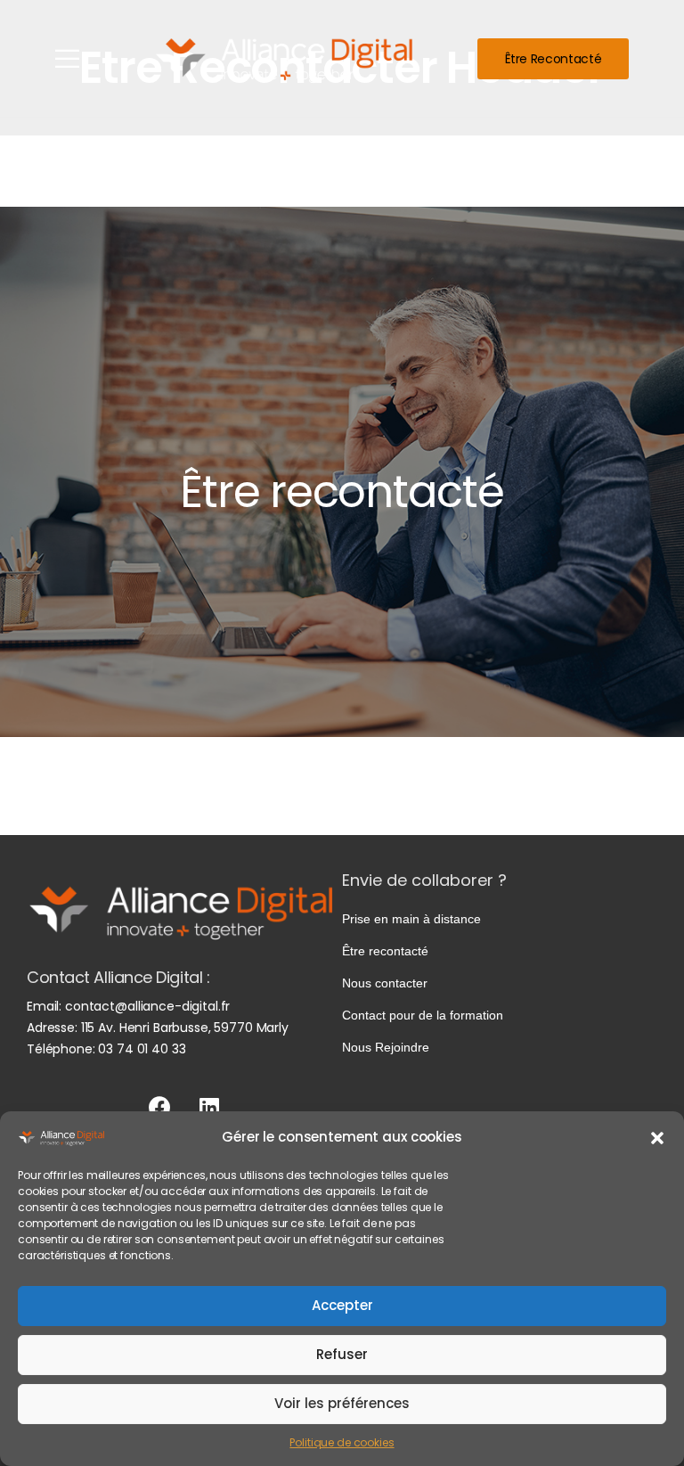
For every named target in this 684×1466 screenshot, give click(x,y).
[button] (657, 1137)
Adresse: (52, 1027)
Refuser (342, 1354)
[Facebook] (160, 1107)
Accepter (342, 1305)
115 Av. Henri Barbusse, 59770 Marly (185, 1027)
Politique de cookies (341, 1442)
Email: (44, 1006)
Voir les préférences (342, 1403)
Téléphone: (62, 1049)
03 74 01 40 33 (141, 1049)
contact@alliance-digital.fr (147, 1006)
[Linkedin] (208, 1107)
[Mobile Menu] (67, 58)
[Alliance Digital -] (286, 58)
